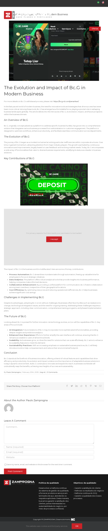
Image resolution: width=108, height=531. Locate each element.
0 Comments (52, 372)
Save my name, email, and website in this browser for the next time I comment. (39, 464)
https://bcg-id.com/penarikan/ (66, 101)
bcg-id (42, 372)
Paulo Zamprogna (13, 372)
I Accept (54, 239)
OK (76, 526)
